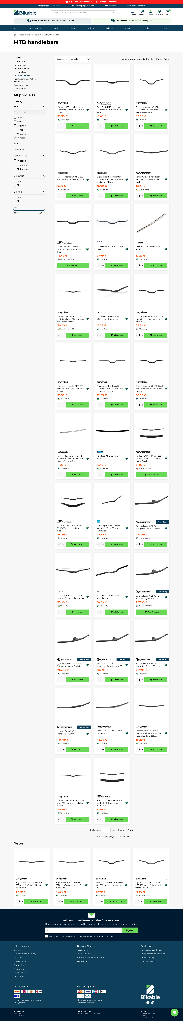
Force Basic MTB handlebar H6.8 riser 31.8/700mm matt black (69, 249)
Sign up (129, 930)
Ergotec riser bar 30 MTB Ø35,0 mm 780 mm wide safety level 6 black (71, 388)
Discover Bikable (85, 946)
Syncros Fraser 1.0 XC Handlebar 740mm (66, 732)
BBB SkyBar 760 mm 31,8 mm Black (110, 248)
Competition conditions (153, 954)
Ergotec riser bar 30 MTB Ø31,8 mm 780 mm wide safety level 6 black (71, 803)
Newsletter (82, 961)
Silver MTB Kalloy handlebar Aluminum (148, 248)
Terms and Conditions (151, 950)
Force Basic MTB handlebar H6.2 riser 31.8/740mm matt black (148, 179)
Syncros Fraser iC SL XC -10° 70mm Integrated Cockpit (69, 664)
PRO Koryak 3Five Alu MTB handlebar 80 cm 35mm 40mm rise (108, 528)
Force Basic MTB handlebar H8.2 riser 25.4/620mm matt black (109, 110)
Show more (19, 138)
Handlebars (22, 61)
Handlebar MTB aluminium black (108, 457)
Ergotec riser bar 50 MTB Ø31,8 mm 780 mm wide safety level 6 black (149, 319)
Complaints (19, 965)
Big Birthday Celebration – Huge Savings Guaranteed (93, 2)
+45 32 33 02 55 (18, 1013)
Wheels (109, 28)
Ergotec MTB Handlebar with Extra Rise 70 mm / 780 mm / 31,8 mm (70, 110)
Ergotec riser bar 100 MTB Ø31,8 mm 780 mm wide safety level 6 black (147, 110)
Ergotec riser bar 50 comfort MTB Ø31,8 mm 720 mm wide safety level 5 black (110, 179)
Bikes (72, 28)
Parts (16, 28)
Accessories (35, 28)
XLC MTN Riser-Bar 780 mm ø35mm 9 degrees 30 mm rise (70, 596)
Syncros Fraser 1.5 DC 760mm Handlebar (109, 732)
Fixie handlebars (20, 72)
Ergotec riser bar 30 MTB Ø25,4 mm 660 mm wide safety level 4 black (71, 179)
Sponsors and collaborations (91, 957)
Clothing (90, 28)
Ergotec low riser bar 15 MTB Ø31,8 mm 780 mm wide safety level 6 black (70, 885)
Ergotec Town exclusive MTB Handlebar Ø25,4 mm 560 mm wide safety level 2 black (149, 733)
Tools (55, 28)
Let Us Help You (21, 946)
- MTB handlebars (22, 75)
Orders (17, 950)
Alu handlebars (20, 65)
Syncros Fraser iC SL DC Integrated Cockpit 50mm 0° (109, 664)
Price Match (20, 973)
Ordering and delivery (25, 954)
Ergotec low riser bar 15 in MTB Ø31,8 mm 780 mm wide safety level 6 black (30, 885)
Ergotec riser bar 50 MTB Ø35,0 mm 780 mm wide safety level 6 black (149, 388)
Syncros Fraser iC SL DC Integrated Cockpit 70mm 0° (148, 664)
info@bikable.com (19, 1015)
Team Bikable (84, 954)
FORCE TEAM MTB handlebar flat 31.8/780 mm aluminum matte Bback (149, 458)
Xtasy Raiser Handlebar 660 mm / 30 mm (108, 596)
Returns (18, 957)
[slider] (14, 210)
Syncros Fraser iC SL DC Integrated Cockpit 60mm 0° (148, 527)
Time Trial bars (20, 88)
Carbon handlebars (22, 68)
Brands (128, 28)
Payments (19, 969)
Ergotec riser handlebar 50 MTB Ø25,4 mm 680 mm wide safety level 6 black (110, 388)
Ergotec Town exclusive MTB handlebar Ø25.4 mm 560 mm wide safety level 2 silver (70, 458)
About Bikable (84, 950)
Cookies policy (148, 961)
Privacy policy (147, 957)
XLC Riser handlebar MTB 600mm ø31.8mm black (108, 317)
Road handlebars (21, 85)
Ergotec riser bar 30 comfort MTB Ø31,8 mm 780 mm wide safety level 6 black (70, 319)
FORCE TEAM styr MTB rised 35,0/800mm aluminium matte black (71, 528)
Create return (20, 961)
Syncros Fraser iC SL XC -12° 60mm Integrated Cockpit (148, 597)
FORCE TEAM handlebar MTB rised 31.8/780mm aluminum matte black (109, 803)
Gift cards (18, 976)
